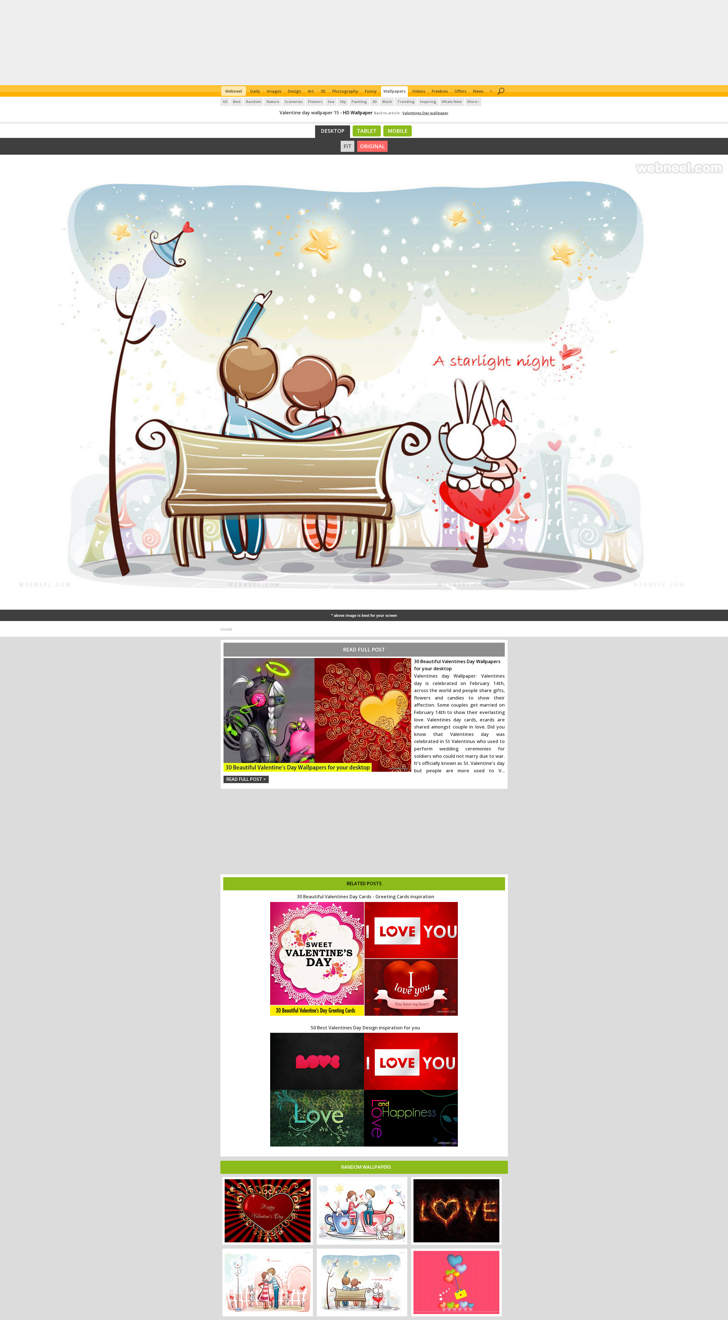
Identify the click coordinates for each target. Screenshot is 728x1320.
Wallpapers (394, 91)
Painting (359, 101)
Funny (371, 91)
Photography (345, 91)
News (478, 91)
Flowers (315, 101)
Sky (343, 101)
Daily (255, 91)
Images (274, 91)
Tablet (367, 130)
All (225, 101)
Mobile (398, 130)
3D (323, 91)
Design (294, 91)
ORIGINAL (372, 146)
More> (473, 101)
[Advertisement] (364, 42)
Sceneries (294, 101)
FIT (347, 146)
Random (253, 101)
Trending (406, 101)
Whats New (452, 101)
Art (311, 91)
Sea (331, 101)
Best (237, 101)
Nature (272, 101)
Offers (460, 91)
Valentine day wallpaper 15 (309, 112)
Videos (418, 91)
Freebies (440, 91)
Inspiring (428, 101)
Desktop (332, 130)
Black (387, 101)
